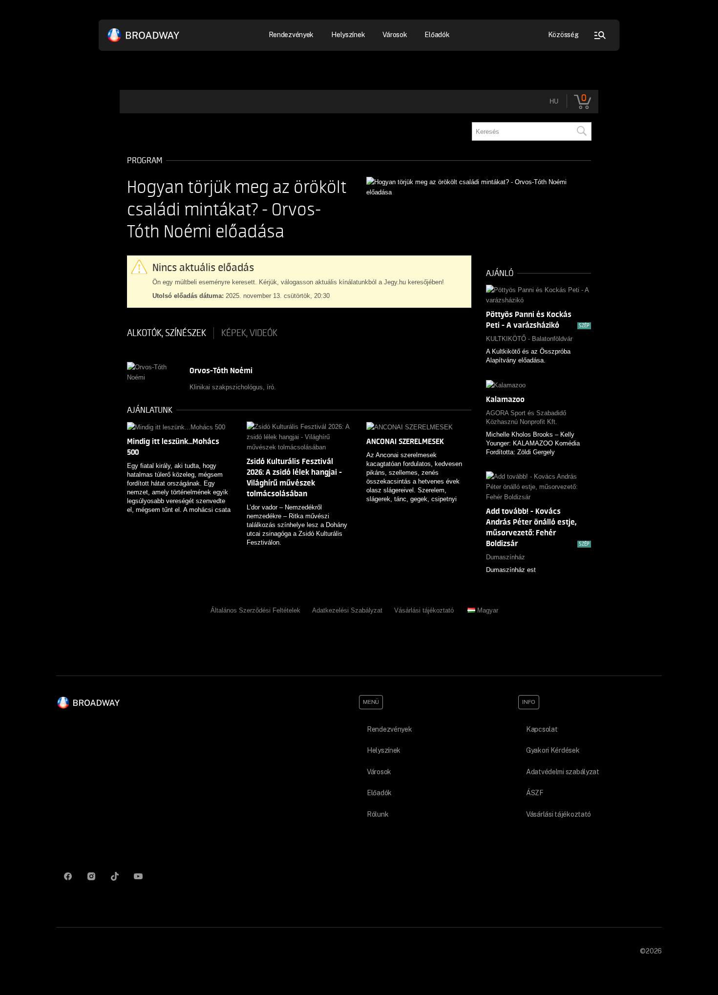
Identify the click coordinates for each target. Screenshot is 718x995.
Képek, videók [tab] (249, 333)
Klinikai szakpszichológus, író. (233, 387)
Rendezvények (389, 729)
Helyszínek (348, 35)
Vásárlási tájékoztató (424, 610)
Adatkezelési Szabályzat (347, 610)
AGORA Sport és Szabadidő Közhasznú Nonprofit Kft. (526, 417)
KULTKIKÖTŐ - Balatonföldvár (529, 338)
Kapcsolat (541, 729)
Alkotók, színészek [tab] (166, 333)
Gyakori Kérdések (553, 750)
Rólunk (377, 814)
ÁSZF (535, 793)
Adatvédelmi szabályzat (562, 772)
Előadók (436, 35)
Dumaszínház (505, 557)
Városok (394, 35)
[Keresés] (581, 131)
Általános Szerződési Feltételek (255, 610)
